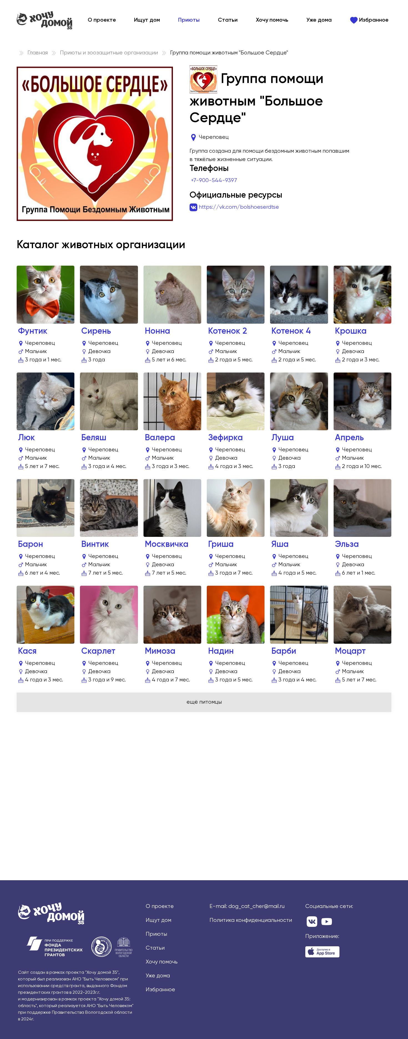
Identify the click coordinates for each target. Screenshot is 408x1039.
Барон (30, 544)
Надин (221, 651)
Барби (283, 651)
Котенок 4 (291, 331)
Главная (37, 53)
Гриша (221, 544)
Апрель (349, 438)
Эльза (347, 544)
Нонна (157, 331)
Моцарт (350, 651)
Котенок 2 (227, 331)
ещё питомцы (204, 702)
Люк (26, 438)
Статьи (228, 20)
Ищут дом (147, 20)
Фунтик (32, 331)
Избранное (373, 20)
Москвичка (166, 544)
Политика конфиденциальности (251, 920)
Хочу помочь (272, 20)
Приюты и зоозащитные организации (109, 53)
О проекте (102, 20)
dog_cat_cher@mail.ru (256, 906)
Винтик (95, 544)
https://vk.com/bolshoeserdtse (239, 207)
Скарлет (98, 651)
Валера (160, 438)
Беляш (93, 438)
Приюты (189, 20)
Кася (27, 651)
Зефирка (225, 438)
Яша (280, 544)
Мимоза (160, 651)
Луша (282, 438)
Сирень (96, 331)
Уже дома (319, 20)
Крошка (351, 331)
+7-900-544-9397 (214, 180)
